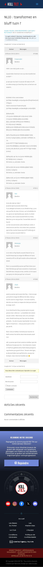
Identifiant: (8, 377)
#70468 (35, 54)
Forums (11, 31)
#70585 (35, 279)
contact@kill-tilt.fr (23, 542)
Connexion (9, 389)
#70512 (35, 188)
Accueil (6, 31)
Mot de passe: (9, 381)
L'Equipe (30, 530)
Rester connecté (12, 386)
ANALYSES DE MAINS (21, 31)
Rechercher (34, 397)
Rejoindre (22, 463)
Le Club (13, 530)
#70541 (35, 238)
